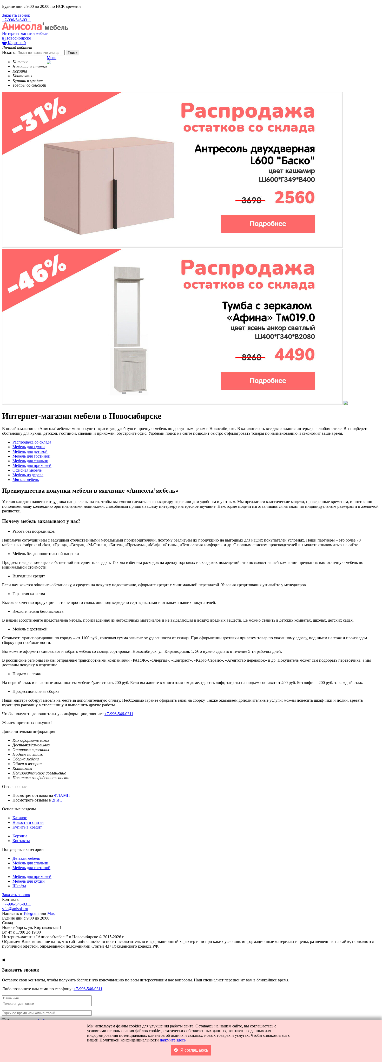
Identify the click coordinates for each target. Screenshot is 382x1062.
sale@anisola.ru (15, 909)
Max (51, 913)
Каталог (19, 818)
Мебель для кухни (28, 881)
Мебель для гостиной (31, 867)
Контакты (21, 840)
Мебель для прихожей (31, 876)
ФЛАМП (62, 795)
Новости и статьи (28, 822)
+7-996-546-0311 (16, 20)
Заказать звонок (16, 15)
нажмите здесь (173, 1040)
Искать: (9, 52)
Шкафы (19, 886)
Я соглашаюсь (194, 1050)
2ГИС (57, 800)
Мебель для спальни (30, 863)
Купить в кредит (27, 827)
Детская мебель (26, 858)
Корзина (16, 43)
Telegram (30, 913)
